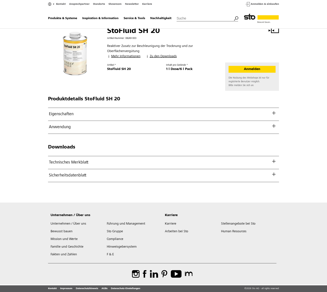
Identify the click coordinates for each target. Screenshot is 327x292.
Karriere (147, 4)
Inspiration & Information (100, 18)
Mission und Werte (64, 239)
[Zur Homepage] (261, 18)
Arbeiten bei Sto (176, 231)
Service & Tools (134, 18)
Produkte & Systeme (62, 18)
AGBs (104, 288)
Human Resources (233, 231)
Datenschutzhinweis (87, 288)
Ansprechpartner (79, 4)
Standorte (99, 4)
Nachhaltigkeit (161, 18)
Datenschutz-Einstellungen (125, 288)
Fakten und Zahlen (64, 254)
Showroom (115, 4)
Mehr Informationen (126, 56)
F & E (110, 254)
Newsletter (132, 4)
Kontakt (61, 4)
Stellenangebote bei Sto (238, 224)
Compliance (115, 239)
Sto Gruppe (115, 231)
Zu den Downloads (163, 56)
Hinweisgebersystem (122, 247)
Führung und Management (126, 224)
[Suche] (236, 18)
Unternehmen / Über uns (70, 215)
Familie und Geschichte (67, 247)
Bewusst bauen (62, 231)
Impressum (66, 288)
